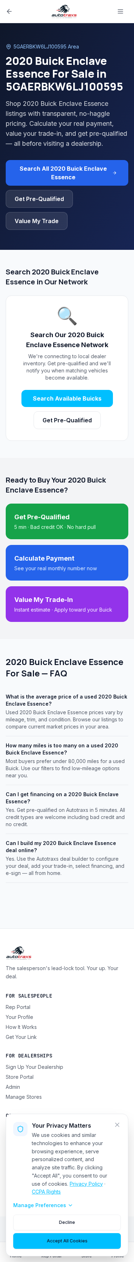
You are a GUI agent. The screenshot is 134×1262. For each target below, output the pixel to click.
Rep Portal (18, 1007)
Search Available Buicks (67, 398)
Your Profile (19, 1017)
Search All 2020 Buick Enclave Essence (63, 173)
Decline (67, 1222)
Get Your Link (21, 1037)
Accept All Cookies (67, 1240)
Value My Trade (37, 221)
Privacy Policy (86, 1184)
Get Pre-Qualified (39, 198)
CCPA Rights (46, 1192)
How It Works (21, 1027)
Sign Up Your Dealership (34, 1067)
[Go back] (9, 11)
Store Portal (20, 1077)
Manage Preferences (39, 1205)
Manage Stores (24, 1097)
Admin (13, 1087)
